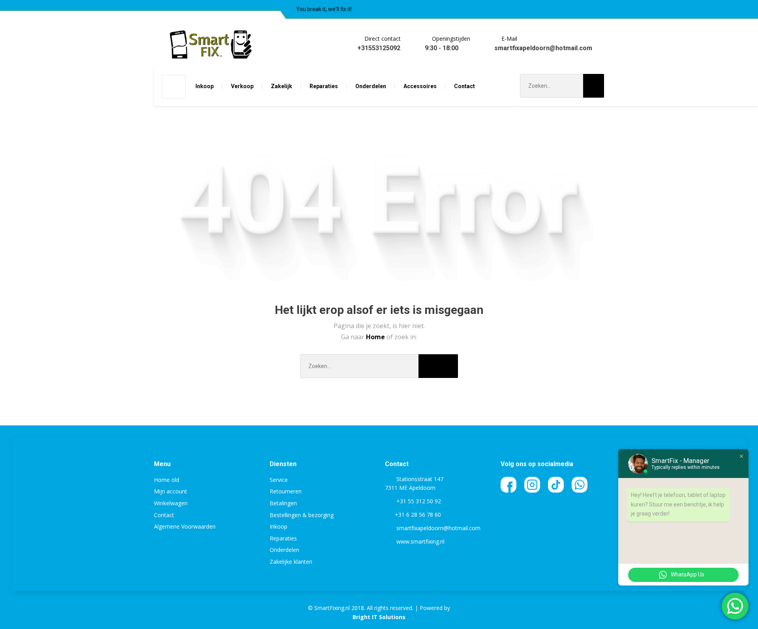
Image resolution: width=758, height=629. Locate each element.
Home (376, 336)
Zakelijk (281, 86)
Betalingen (283, 503)
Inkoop (204, 86)
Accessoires (420, 86)
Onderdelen (370, 86)
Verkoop (242, 86)
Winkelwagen (171, 503)
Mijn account (170, 491)
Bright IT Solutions (379, 617)
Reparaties (324, 86)
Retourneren (286, 491)
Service (279, 480)
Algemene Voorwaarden (185, 526)
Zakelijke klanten (291, 561)
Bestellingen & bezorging (302, 515)
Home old (166, 480)
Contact (464, 86)
